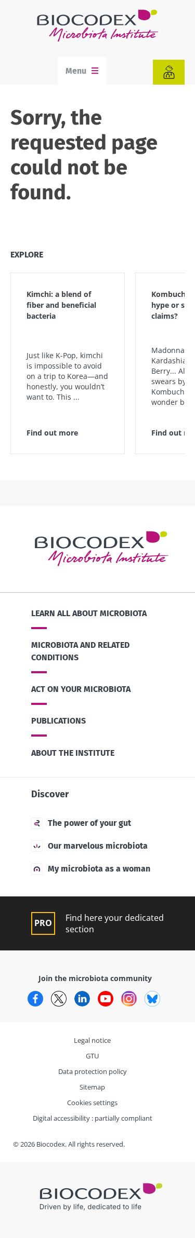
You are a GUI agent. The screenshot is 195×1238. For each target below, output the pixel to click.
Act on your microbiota (81, 689)
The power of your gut (89, 823)
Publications (58, 721)
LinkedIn (82, 998)
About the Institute (72, 753)
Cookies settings (92, 1102)
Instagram (129, 998)
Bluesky (152, 998)
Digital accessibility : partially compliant (92, 1118)
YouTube (105, 998)
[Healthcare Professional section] (169, 72)
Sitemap (92, 1087)
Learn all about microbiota (89, 613)
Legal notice (92, 1040)
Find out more (52, 433)
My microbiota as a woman (99, 869)
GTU (92, 1055)
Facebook (35, 998)
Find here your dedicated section (115, 923)
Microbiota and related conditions (80, 651)
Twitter (59, 998)
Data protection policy (92, 1071)
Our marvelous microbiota (98, 846)
